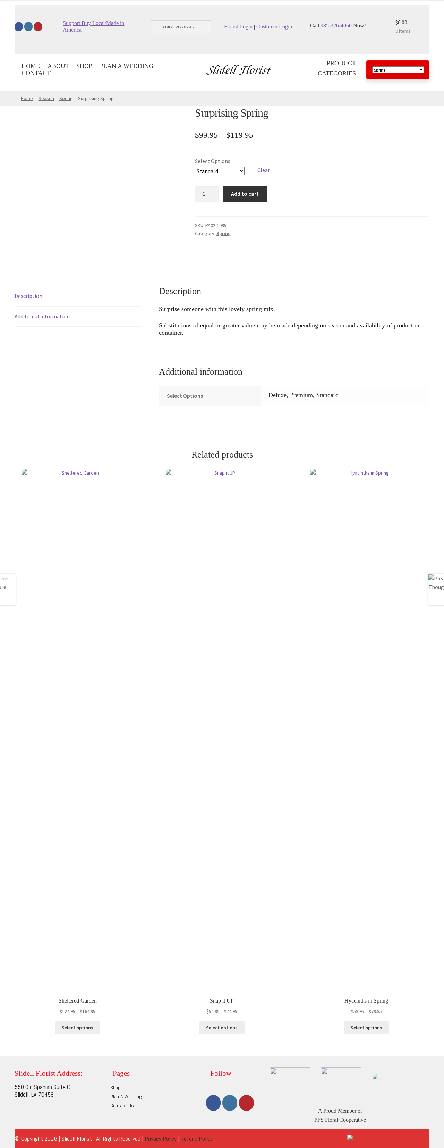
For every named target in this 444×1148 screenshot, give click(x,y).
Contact (36, 73)
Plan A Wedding (126, 66)
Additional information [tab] (42, 316)
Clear (263, 170)
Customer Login (274, 27)
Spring (66, 98)
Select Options (212, 161)
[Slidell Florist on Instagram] (28, 26)
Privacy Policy (161, 1138)
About (58, 66)
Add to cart (245, 193)
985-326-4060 (335, 25)
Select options (77, 1027)
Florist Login (238, 27)
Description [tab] (28, 295)
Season (46, 98)
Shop (84, 66)
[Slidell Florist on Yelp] (38, 26)
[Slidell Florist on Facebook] (19, 26)
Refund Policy (197, 1138)
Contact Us (122, 1105)
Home (31, 66)
